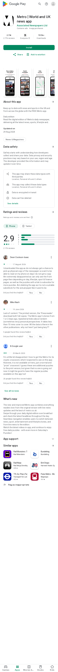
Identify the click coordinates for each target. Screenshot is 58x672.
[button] (29, 38)
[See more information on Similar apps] (53, 445)
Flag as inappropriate (16, 484)
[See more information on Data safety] (53, 146)
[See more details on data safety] (13, 203)
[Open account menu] (53, 4)
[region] (29, 36)
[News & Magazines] (14, 139)
